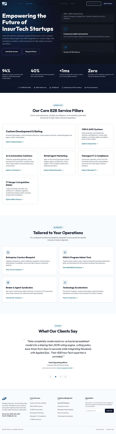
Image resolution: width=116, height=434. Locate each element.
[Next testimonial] (61, 377)
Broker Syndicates (63, 413)
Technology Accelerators (65, 416)
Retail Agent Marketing (37, 413)
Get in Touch (108, 3)
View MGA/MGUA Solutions (72, 267)
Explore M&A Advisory (14, 199)
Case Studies (63, 3)
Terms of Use (110, 429)
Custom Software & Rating (38, 403)
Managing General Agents (65, 409)
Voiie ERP (29, 4)
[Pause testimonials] (65, 377)
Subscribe (109, 410)
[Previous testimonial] (51, 377)
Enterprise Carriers (63, 406)
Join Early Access (11, 51)
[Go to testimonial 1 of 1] (56, 377)
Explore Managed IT (89, 170)
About (73, 3)
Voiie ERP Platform (64, 403)
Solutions (51, 4)
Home (21, 3)
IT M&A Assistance (35, 419)
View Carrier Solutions (14, 270)
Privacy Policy (100, 429)
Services (40, 4)
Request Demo (31, 51)
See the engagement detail (64, 368)
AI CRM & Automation (36, 409)
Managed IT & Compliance (38, 416)
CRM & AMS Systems (36, 406)
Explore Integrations (89, 144)
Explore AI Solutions (13, 170)
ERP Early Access (94, 3)
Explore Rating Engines (14, 142)
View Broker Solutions (14, 298)
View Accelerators (70, 298)
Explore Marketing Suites (53, 170)
